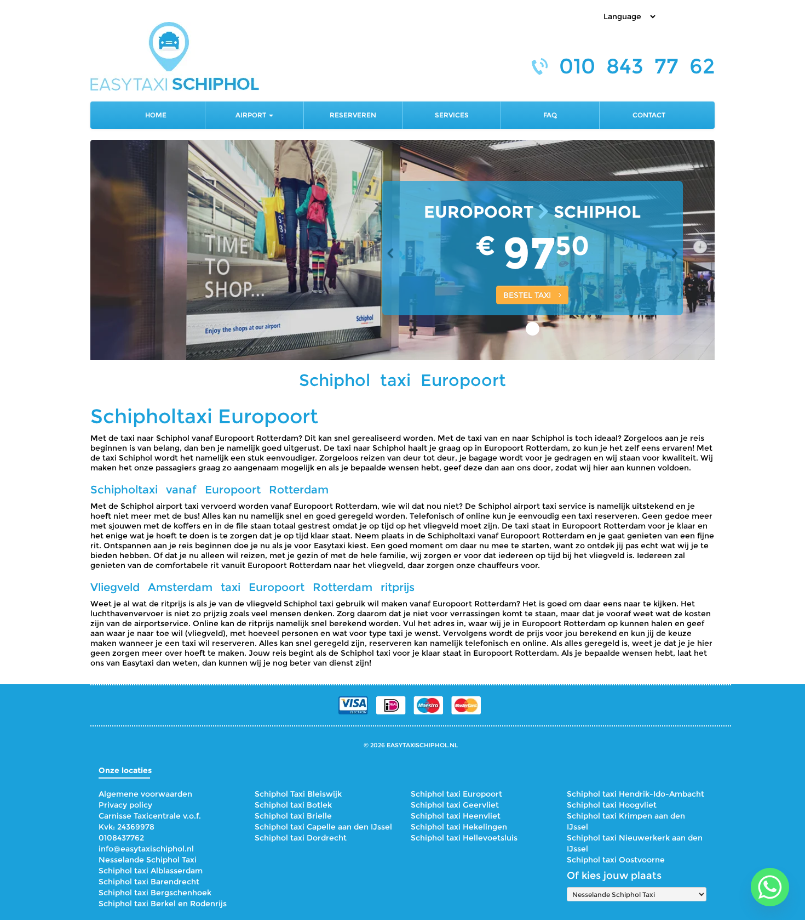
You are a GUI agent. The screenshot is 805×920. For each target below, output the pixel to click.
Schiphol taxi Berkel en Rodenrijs (163, 903)
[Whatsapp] (770, 887)
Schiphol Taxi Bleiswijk (298, 794)
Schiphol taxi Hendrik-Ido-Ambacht (635, 794)
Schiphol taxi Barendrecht (149, 882)
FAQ (550, 115)
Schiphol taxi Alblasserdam (151, 871)
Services (452, 115)
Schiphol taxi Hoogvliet (612, 805)
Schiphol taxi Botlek (293, 805)
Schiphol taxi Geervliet (455, 805)
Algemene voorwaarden (145, 794)
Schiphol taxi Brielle (293, 816)
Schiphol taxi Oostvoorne (616, 860)
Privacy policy (125, 805)
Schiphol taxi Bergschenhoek (155, 893)
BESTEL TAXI (528, 295)
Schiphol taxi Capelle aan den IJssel (323, 827)
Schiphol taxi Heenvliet (456, 816)
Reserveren (353, 115)
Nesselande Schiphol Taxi (148, 860)
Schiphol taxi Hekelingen (459, 827)
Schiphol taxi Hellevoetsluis (464, 838)
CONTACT (649, 115)
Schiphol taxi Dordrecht (301, 838)
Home (155, 115)
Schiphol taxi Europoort (456, 794)
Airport (251, 115)
